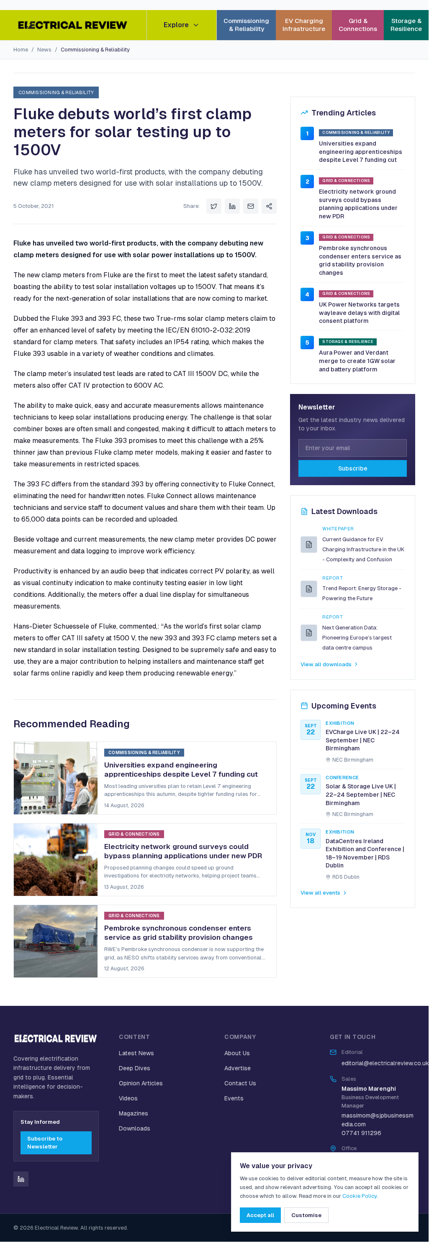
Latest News (136, 1053)
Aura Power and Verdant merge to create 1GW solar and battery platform (357, 360)
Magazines (133, 1113)
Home (20, 49)
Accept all (260, 1215)
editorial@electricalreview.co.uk (385, 1063)
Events (234, 1098)
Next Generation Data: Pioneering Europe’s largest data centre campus (357, 637)
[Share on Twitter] (213, 206)
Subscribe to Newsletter (44, 1143)
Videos (128, 1098)
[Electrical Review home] (73, 25)
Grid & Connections (358, 24)
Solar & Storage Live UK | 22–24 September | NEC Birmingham (361, 794)
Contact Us (240, 1083)
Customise (306, 1215)
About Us (237, 1053)
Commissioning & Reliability (246, 24)
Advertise (237, 1068)
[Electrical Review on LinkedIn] (20, 1179)
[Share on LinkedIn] (232, 206)
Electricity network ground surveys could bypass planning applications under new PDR (358, 204)
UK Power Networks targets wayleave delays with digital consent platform (359, 312)
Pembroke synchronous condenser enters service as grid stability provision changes (360, 260)
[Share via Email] (250, 206)
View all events (320, 893)
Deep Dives (134, 1068)
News (44, 49)
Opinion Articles (141, 1083)
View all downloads (326, 664)
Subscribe (352, 468)
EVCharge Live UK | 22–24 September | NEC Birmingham (363, 740)
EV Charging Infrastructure (304, 24)
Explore (176, 25)
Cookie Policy (359, 1196)
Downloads (134, 1128)
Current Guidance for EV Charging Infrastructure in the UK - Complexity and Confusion (363, 549)
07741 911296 (361, 1133)
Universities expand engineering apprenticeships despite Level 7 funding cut (360, 151)
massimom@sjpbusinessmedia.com (378, 1120)
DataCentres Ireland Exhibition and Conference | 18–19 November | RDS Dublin (365, 853)
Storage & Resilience (406, 24)
